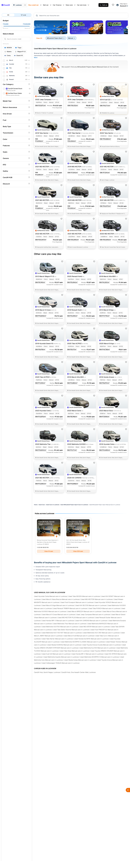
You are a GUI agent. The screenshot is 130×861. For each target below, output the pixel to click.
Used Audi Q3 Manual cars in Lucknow (56, 654)
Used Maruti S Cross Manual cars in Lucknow (58, 614)
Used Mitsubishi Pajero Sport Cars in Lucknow (74, 505)
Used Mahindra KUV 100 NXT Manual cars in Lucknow (62, 633)
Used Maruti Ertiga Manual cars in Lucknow (58, 605)
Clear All (39, 38)
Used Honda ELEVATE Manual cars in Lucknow (91, 639)
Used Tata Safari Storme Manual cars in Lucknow (71, 630)
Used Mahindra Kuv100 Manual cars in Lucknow (97, 648)
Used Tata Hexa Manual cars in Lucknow (74, 651)
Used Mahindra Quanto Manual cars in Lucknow (61, 657)
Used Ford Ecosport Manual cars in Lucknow (77, 602)
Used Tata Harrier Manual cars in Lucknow (57, 639)
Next (128, 27)
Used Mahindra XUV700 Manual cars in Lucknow (60, 627)
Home (35, 505)
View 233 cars (78, 551)
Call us (104, 5)
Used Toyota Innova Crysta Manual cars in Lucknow (101, 645)
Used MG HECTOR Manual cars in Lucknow (97, 599)
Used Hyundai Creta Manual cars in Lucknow (50, 596)
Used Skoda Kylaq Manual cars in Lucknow (80, 660)
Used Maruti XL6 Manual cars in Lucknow (79, 636)
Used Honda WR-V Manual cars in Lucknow (58, 621)
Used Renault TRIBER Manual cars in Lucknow (70, 608)
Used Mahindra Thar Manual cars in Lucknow (69, 624)
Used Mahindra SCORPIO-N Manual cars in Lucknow (99, 657)
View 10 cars (48, 551)
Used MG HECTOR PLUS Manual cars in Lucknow (76, 617)
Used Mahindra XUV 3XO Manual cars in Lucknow (101, 633)
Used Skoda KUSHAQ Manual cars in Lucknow (64, 645)
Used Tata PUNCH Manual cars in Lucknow (104, 608)
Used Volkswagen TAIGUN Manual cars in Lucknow (61, 663)
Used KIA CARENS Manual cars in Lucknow (91, 621)
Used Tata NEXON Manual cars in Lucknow (84, 596)
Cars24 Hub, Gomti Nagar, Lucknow (47, 672)
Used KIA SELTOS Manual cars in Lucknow (90, 605)
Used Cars (42, 505)
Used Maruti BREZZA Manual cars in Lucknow (84, 611)
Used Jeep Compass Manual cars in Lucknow (93, 614)
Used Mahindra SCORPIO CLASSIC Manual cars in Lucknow (83, 642)
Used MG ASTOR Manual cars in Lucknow (94, 627)
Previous (34, 27)
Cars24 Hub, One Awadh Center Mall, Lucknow (78, 672)
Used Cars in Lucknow (52, 505)
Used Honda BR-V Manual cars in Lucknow (87, 654)
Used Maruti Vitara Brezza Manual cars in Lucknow (61, 599)
